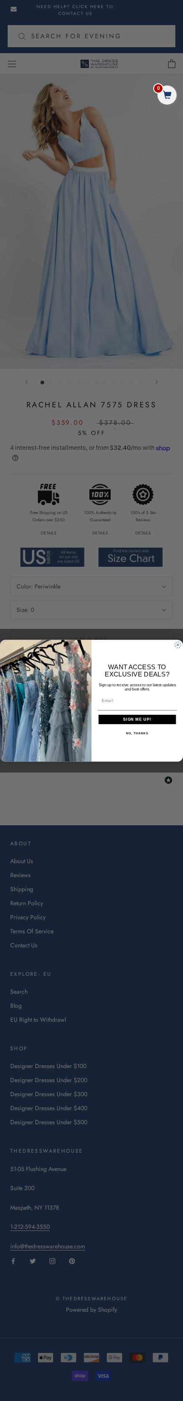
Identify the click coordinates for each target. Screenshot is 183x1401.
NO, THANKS (137, 733)
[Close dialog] (177, 645)
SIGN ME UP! (137, 719)
